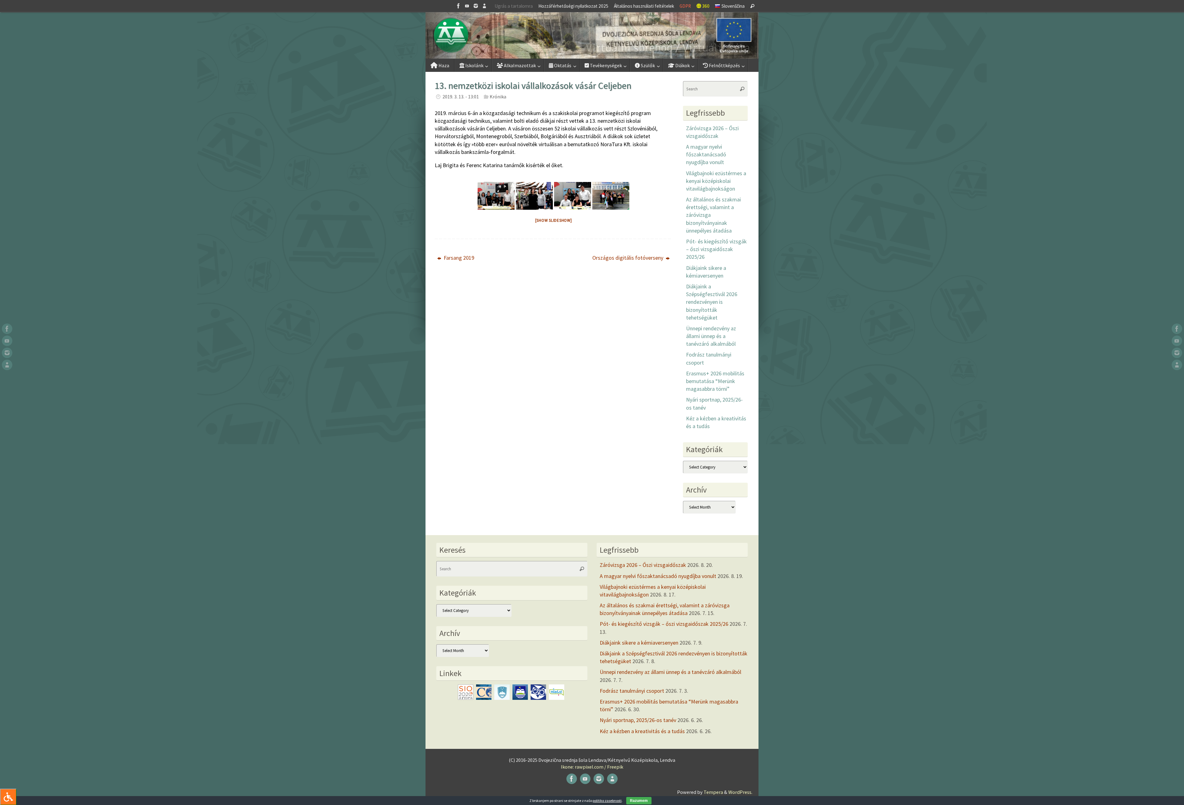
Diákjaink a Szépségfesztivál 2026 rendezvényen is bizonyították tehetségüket (711, 302)
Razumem (639, 801)
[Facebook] (458, 6)
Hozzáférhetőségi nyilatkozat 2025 (573, 6)
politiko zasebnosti (607, 800)
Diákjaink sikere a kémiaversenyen (639, 642)
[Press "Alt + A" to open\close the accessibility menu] (8, 797)
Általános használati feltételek (644, 6)
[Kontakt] (484, 6)
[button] (592, 35)
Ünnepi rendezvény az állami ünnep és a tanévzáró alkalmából (711, 336)
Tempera (713, 792)
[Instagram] (475, 6)
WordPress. (740, 792)
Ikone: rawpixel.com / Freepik (592, 767)
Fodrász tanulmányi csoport (632, 690)
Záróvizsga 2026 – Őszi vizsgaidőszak (643, 564)
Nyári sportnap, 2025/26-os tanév (638, 720)
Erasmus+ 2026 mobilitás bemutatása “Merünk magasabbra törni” (715, 381)
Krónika (498, 96)
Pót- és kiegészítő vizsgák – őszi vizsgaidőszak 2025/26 (716, 249)
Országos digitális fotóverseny (628, 257)
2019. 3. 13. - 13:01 (460, 96)
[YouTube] (467, 6)
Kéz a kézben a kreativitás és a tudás (642, 731)
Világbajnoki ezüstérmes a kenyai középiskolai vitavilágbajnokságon (716, 181)
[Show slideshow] (553, 220)
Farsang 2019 (458, 257)
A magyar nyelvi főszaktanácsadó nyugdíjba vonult (706, 154)
